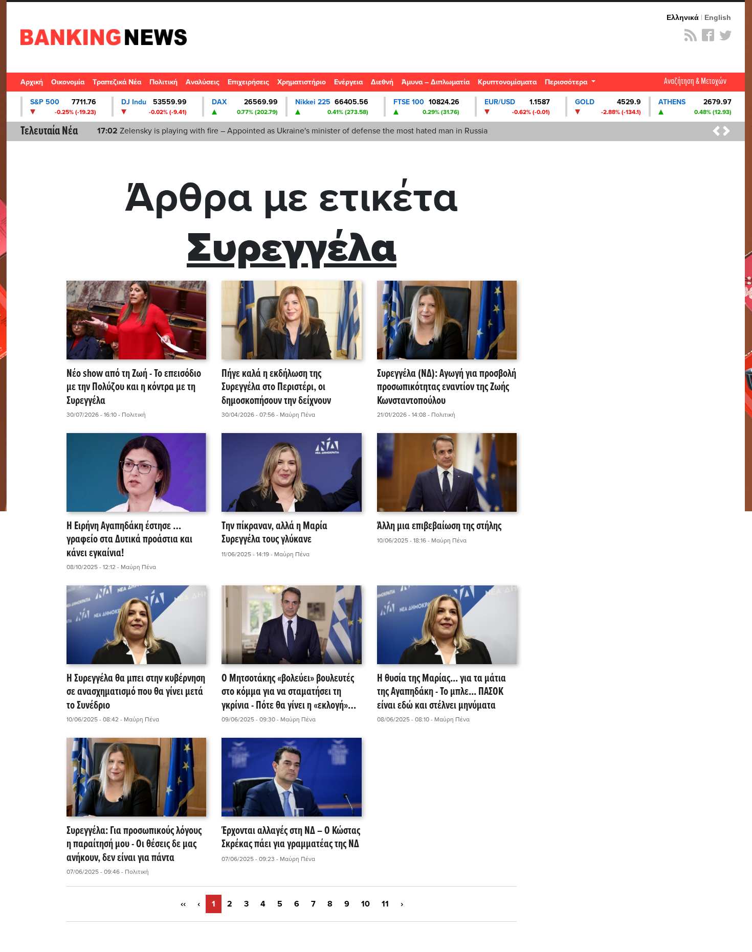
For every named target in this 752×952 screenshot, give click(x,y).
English (717, 17)
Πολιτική (163, 82)
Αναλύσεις (202, 82)
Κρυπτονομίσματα (507, 82)
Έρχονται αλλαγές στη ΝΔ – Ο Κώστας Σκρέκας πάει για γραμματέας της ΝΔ (291, 838)
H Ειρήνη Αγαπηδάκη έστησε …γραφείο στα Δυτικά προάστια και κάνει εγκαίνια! (129, 540)
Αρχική (31, 82)
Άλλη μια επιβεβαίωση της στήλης (439, 526)
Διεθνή (382, 82)
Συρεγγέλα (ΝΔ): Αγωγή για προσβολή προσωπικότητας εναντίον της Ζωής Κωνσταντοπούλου (446, 387)
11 (385, 904)
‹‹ (183, 904)
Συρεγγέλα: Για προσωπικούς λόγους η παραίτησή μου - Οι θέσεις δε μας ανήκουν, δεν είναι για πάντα (134, 845)
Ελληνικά (683, 17)
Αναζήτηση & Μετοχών (695, 81)
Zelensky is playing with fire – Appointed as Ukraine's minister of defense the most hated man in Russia (292, 131)
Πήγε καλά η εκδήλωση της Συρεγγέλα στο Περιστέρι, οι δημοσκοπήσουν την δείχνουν (276, 387)
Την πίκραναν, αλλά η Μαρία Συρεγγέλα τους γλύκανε (274, 533)
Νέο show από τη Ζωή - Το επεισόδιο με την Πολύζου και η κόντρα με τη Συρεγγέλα (134, 387)
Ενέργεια (348, 82)
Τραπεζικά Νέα (117, 82)
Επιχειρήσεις (248, 82)
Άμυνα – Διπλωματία (436, 82)
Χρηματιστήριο (301, 82)
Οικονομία (67, 82)
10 (365, 904)
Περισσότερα (567, 82)
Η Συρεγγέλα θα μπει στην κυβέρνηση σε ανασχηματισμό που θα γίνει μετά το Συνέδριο (136, 692)
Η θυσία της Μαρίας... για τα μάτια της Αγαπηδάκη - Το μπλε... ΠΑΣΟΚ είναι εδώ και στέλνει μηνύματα (441, 692)
